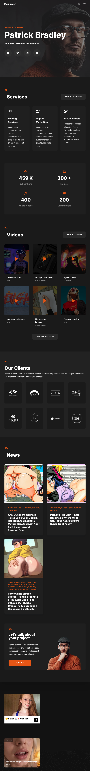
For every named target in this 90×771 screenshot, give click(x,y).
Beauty (35, 582)
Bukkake (11, 587)
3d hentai (11, 582)
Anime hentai (13, 508)
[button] (16, 259)
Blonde (24, 584)
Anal (18, 582)
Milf (15, 510)
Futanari (35, 508)
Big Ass (21, 508)
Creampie (19, 587)
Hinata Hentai (19, 589)
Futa (25, 587)
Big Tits (28, 508)
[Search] (79, 4)
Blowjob (31, 584)
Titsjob (33, 589)
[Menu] (84, 4)
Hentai (10, 510)
